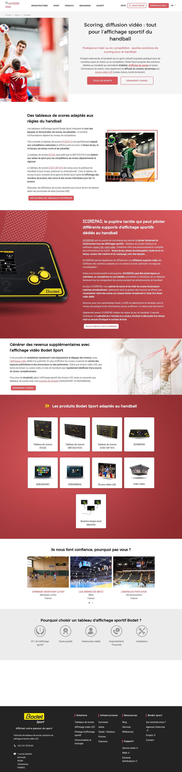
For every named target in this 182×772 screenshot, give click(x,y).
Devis (123, 5)
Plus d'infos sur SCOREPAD (101, 326)
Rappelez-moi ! (158, 5)
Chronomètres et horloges (83, 741)
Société (100, 5)
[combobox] (174, 5)
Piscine (102, 736)
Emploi (149, 735)
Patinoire (102, 741)
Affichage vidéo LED (85, 726)
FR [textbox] (172, 5)
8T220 (51, 154)
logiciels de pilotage (49, 381)
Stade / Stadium (106, 731)
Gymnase (103, 722)
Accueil (8, 15)
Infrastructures (39, 5)
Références (127, 731)
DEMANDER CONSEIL (137, 80)
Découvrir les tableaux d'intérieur (51, 198)
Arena (101, 726)
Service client (129, 748)
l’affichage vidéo (18, 361)
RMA (124, 752)
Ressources (85, 5)
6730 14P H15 (55, 167)
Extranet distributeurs (128, 759)
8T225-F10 (67, 141)
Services (126, 726)
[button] (89, 602)
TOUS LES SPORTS (102, 80)
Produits (69, 5)
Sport (56, 5)
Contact (150, 740)
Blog (124, 722)
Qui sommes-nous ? (156, 722)
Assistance (138, 5)
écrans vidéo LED (103, 72)
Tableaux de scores (84, 722)
